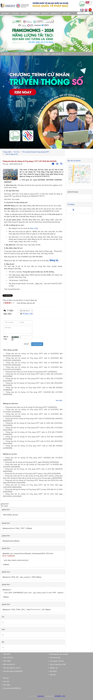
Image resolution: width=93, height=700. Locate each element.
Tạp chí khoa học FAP (57, 664)
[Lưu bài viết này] (61, 164)
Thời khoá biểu (54, 657)
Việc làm (52, 675)
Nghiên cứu (55, 13)
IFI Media (71, 204)
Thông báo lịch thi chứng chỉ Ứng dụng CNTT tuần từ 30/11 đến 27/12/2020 (34, 378)
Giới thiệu (5, 13)
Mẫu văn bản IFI (8, 664)
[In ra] (57, 164)
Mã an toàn (6, 338)
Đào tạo (24, 13)
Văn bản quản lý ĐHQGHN (12, 671)
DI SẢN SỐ (4, 54)
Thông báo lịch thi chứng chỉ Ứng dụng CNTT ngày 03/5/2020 (27, 462)
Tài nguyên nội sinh (56, 661)
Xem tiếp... (59, 400)
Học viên (5, 681)
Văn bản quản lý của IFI (11, 668)
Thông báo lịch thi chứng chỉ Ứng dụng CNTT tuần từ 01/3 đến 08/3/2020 (33, 469)
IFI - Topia (14, 54)
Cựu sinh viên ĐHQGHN (11, 688)
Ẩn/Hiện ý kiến (28, 314)
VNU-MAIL (6, 654)
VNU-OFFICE (7, 657)
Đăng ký (54, 260)
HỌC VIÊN (66, 13)
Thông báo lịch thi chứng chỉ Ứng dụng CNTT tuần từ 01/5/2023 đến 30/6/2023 (33, 418)
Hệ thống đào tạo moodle (58, 654)
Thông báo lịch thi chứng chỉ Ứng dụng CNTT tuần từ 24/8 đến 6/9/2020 (33, 387)
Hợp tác (45, 13)
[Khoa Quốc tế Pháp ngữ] (15, 5)
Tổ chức (15, 13)
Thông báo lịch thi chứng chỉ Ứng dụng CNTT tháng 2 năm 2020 (28, 473)
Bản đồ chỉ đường (74, 161)
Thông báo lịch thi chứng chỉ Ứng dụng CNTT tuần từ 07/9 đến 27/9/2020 (34, 432)
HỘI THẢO (36, 54)
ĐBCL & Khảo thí (57, 54)
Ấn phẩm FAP (25, 54)
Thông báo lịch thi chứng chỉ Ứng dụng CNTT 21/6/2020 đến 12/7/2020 (34, 392)
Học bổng (53, 671)
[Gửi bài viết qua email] (53, 164)
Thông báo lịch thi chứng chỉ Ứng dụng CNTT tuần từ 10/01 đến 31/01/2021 (34, 374)
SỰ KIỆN (45, 54)
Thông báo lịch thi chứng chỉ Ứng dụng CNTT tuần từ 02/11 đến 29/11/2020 (34, 383)
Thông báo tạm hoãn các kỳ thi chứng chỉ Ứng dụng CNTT (26, 372)
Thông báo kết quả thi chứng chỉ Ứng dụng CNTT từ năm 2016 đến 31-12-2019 (33, 489)
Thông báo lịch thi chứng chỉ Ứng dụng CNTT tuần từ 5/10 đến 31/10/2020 (33, 437)
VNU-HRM (6, 661)
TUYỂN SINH (34, 13)
